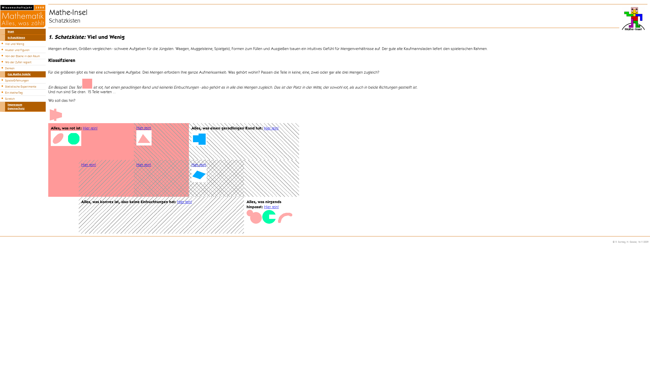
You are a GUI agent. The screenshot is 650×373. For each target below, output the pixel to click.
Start (11, 32)
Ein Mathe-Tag (14, 92)
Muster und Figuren (17, 50)
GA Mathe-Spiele (19, 74)
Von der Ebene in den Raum (22, 56)
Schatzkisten (16, 38)
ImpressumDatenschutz (16, 106)
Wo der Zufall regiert (18, 62)
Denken (9, 68)
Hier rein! (90, 128)
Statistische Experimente (20, 86)
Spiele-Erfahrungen (17, 80)
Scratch (10, 99)
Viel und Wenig (14, 44)
